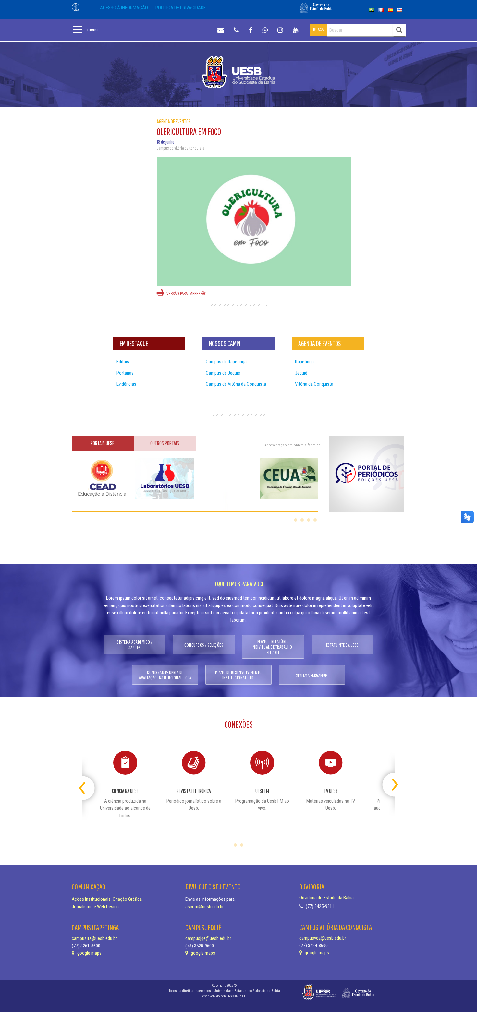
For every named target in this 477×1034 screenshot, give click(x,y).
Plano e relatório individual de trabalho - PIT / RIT (273, 647)
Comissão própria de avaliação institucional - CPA (165, 674)
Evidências (126, 384)
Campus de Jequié (223, 373)
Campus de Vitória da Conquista (236, 384)
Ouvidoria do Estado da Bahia (326, 897)
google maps (89, 953)
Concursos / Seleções (203, 645)
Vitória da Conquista (314, 384)
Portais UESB (103, 443)
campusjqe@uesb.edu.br (208, 938)
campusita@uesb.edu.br (94, 938)
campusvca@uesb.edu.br (322, 938)
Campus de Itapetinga (226, 362)
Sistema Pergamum (312, 675)
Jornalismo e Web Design (95, 907)
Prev (88, 782)
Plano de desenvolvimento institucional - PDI (238, 674)
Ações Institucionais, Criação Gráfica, (107, 899)
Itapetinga (304, 362)
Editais (122, 362)
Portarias (125, 373)
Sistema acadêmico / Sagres (135, 644)
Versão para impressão (186, 293)
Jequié (301, 373)
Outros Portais (164, 443)
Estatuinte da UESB (342, 645)
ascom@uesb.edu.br (204, 907)
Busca (318, 30)
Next (388, 782)
